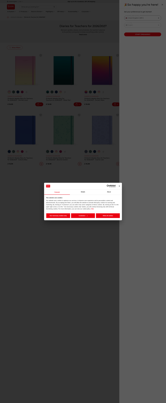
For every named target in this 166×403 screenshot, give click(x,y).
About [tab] (109, 191)
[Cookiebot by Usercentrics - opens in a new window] (108, 186)
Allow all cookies (108, 215)
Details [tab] (83, 191)
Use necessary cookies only (58, 215)
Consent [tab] (57, 192)
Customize (82, 215)
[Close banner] (119, 186)
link (92, 208)
